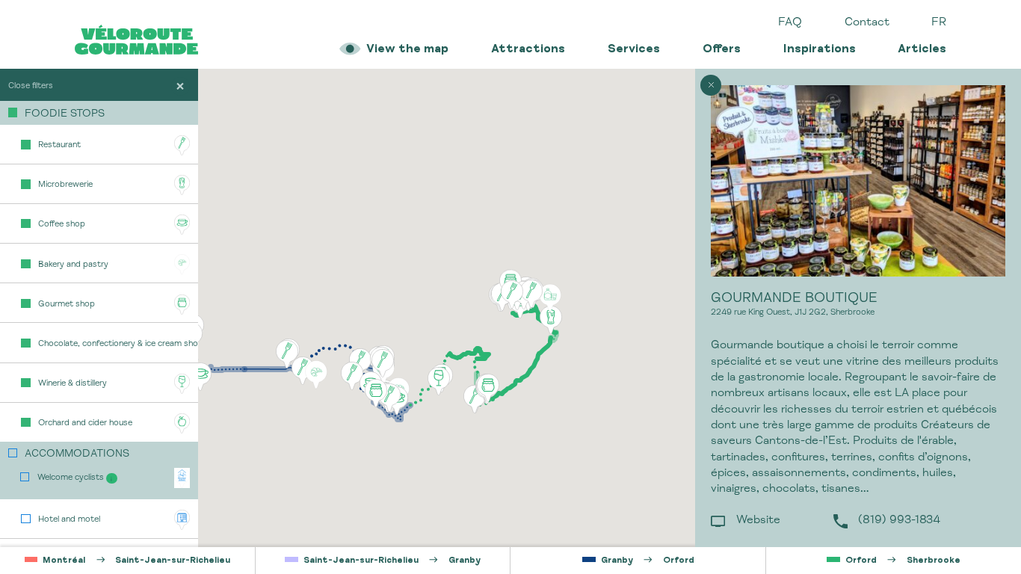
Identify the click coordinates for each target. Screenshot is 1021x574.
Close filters (30, 86)
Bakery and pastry (73, 265)
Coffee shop (61, 224)
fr (938, 23)
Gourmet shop (66, 304)
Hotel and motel (69, 520)
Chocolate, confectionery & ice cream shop (117, 344)
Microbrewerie (65, 185)
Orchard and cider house (85, 423)
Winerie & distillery (72, 384)
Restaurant (59, 145)
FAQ (790, 23)
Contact (867, 23)
